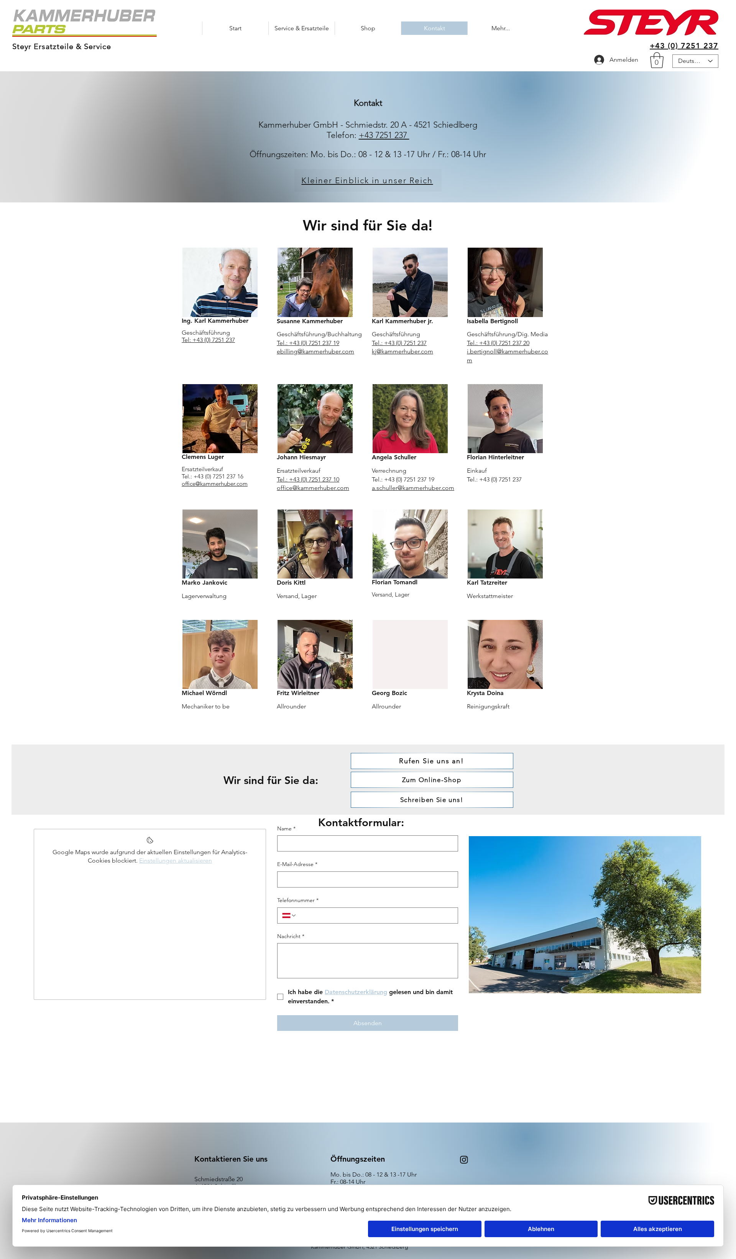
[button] (657, 60)
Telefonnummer (298, 900)
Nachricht (290, 936)
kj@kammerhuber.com (402, 351)
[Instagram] (464, 1159)
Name (286, 828)
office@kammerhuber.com (215, 483)
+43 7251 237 (384, 135)
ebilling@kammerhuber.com (315, 351)
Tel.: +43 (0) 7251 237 (399, 343)
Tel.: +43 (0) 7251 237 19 (308, 343)
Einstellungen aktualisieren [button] (175, 860)
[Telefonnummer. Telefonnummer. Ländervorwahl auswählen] (289, 915)
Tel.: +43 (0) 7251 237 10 (308, 479)
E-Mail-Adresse (297, 864)
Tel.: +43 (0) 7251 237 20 (498, 343)
